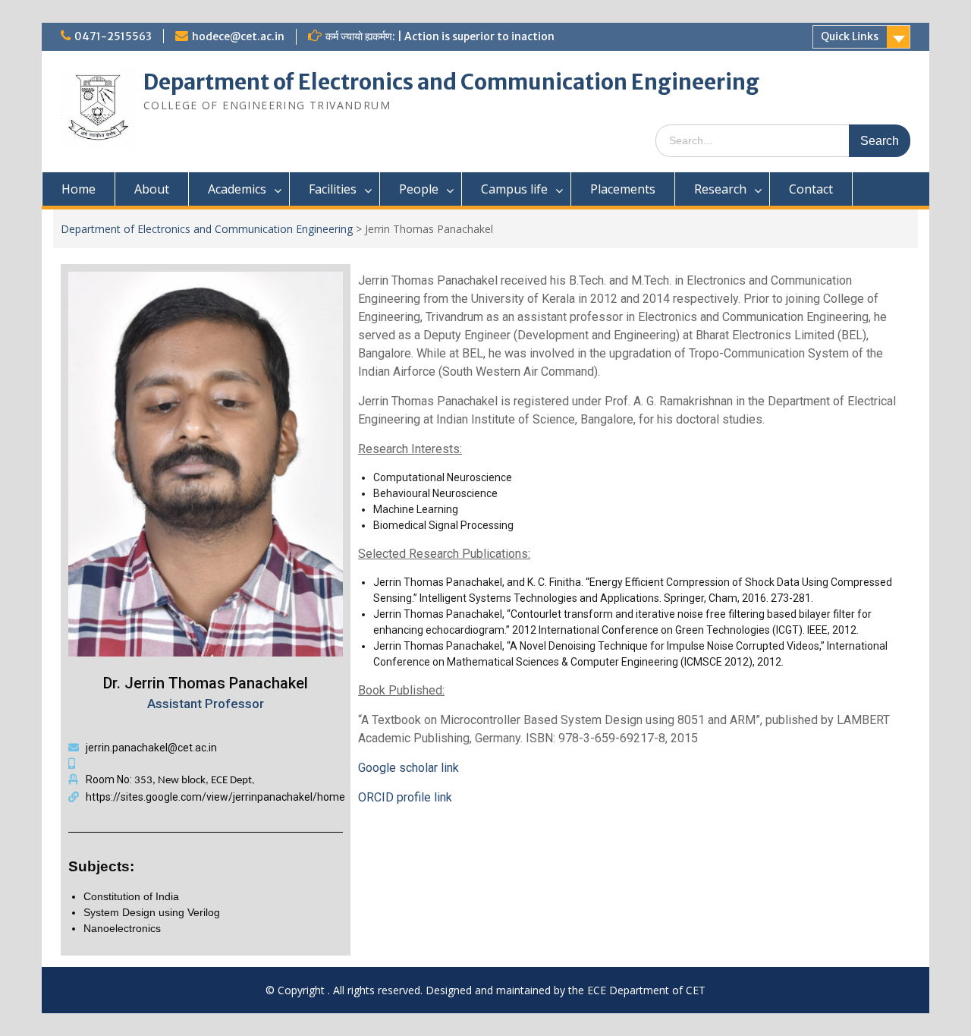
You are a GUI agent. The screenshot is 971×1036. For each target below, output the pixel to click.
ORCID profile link (405, 797)
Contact (811, 189)
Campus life (514, 189)
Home (78, 189)
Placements (622, 189)
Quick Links (849, 36)
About (151, 189)
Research (720, 189)
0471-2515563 (113, 36)
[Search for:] (782, 140)
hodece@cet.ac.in (238, 36)
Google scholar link (408, 767)
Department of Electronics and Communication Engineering (451, 82)
